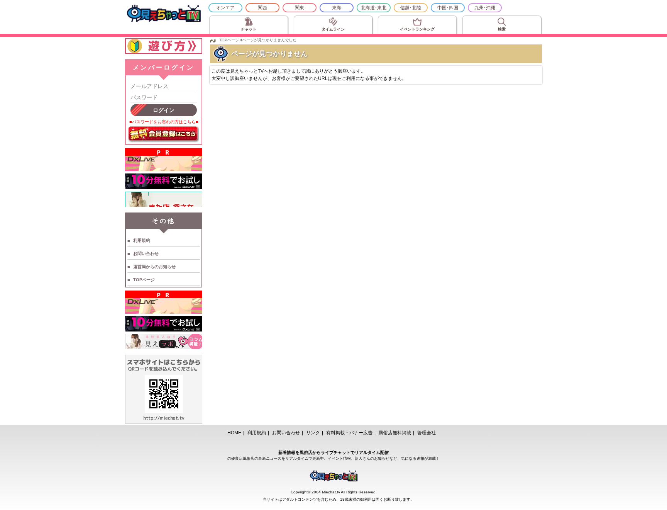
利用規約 (141, 240)
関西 (262, 7)
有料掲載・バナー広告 (349, 432)
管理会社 (426, 432)
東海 (336, 7)
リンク (313, 432)
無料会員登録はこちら (163, 134)
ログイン (163, 110)
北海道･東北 (373, 7)
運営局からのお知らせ (154, 266)
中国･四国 (447, 7)
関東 (299, 7)
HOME (234, 432)
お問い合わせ (146, 253)
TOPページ (144, 279)
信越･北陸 (410, 7)
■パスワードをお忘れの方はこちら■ (163, 121)
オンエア (225, 7)
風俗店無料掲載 (395, 432)
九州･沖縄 (484, 7)
